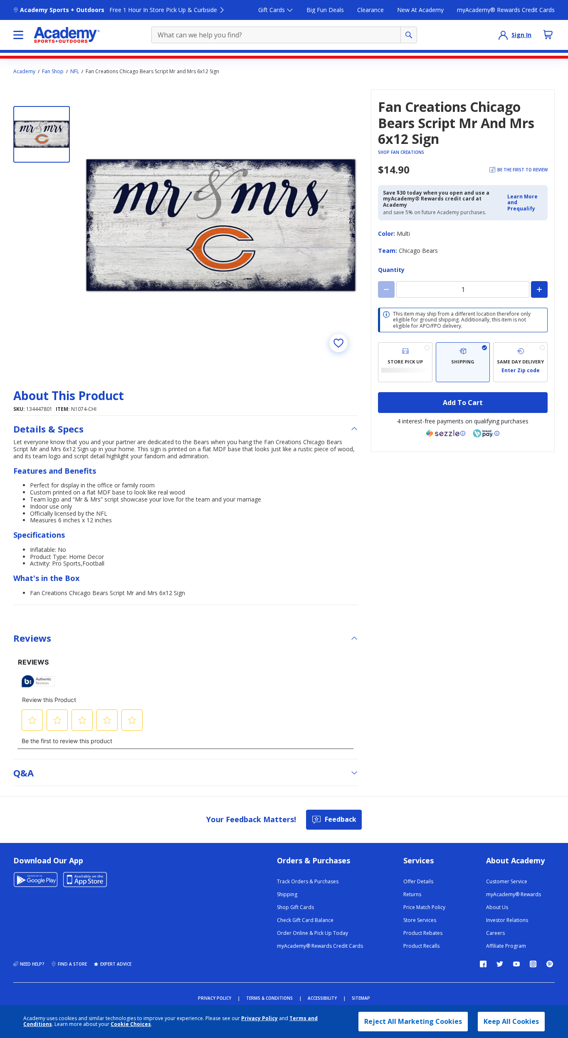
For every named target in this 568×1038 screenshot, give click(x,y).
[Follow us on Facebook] (483, 964)
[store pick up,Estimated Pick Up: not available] (405, 362)
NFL (74, 71)
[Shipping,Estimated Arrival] (463, 362)
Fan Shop (53, 71)
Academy (24, 71)
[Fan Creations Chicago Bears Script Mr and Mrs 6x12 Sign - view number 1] (41, 134)
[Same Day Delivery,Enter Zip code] (520, 362)
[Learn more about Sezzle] (445, 433)
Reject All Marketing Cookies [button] (413, 1021)
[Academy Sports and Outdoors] (66, 35)
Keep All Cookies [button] (511, 1021)
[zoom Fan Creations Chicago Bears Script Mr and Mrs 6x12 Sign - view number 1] (221, 225)
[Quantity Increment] (539, 289)
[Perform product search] (408, 35)
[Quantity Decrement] (386, 289)
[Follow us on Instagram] (533, 964)
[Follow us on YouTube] (516, 964)
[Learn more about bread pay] (486, 433)
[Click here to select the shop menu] (18, 35)
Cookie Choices (131, 1024)
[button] (525, 203)
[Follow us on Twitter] (500, 964)
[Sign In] (503, 35)
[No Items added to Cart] (548, 34)
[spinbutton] (462, 289)
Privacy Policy (259, 1018)
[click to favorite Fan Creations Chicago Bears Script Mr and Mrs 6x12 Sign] (338, 343)
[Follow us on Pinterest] (550, 964)
